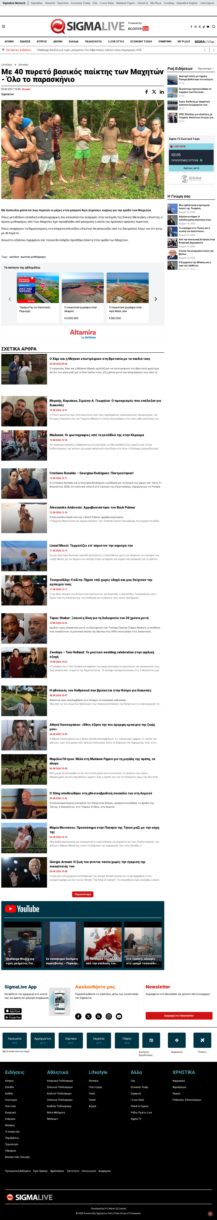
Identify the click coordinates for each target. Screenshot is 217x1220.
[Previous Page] (9, 299)
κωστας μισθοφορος (33, 256)
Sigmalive (37, 3)
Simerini (50, 3)
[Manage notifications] (210, 1213)
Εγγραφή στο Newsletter (179, 1015)
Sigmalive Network (14, 3)
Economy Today (80, 3)
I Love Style (107, 3)
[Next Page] (155, 299)
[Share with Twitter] (154, 91)
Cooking (169, 3)
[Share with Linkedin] (161, 91)
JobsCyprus (207, 3)
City (95, 3)
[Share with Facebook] (146, 91)
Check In (143, 3)
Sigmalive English (186, 3)
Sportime (63, 3)
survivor (14, 256)
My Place (155, 3)
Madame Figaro (125, 3)
